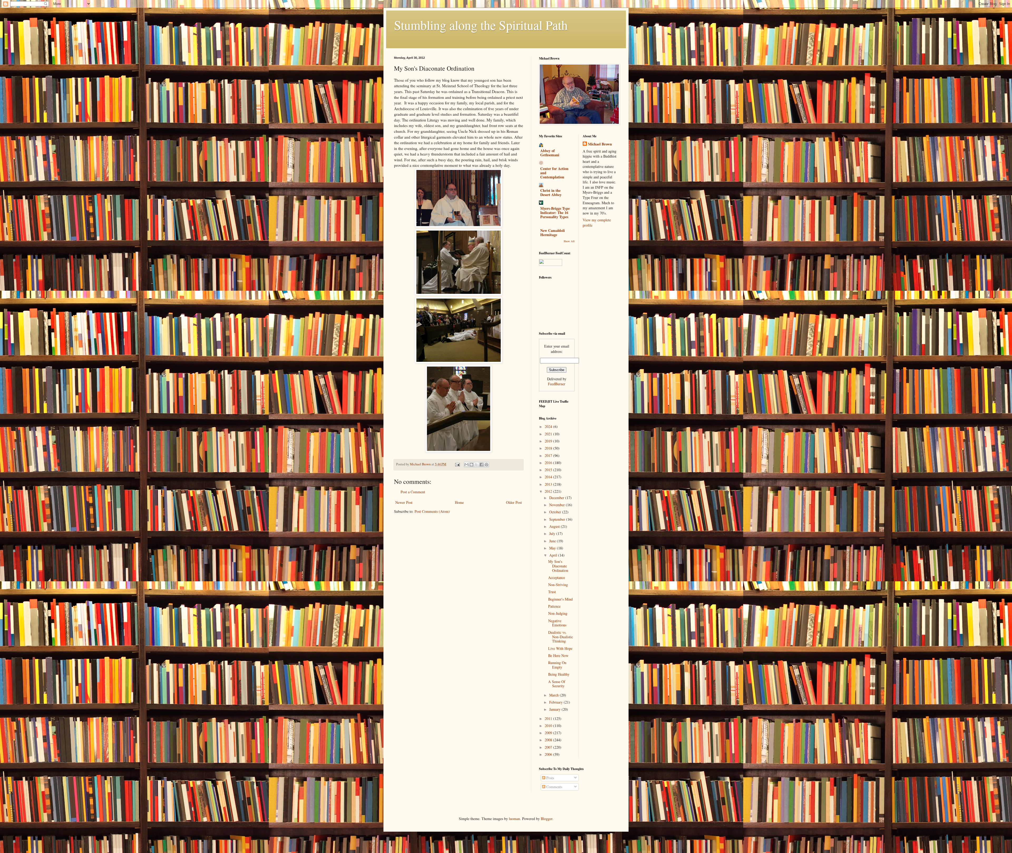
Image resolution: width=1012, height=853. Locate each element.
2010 (549, 725)
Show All (569, 241)
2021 (549, 433)
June (553, 540)
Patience (554, 606)
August (555, 526)
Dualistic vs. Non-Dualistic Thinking (560, 637)
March (554, 695)
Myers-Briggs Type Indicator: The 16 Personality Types (555, 213)
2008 (549, 739)
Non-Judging (557, 613)
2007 (549, 747)
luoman (514, 818)
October (555, 511)
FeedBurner (556, 383)
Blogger (546, 818)
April (553, 555)
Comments (553, 786)
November (557, 504)
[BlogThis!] (471, 464)
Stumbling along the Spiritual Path (481, 24)
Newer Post (403, 502)
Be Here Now (558, 655)
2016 (549, 462)
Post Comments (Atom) (432, 511)
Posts (549, 777)
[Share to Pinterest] (486, 464)
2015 (549, 469)
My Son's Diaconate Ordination (558, 566)
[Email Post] (457, 464)
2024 (549, 426)
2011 (549, 718)
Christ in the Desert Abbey (551, 192)
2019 (549, 440)
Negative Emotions (557, 623)
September (557, 519)
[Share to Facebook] (481, 464)
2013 (549, 484)
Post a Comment (413, 491)
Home (459, 502)
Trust (552, 591)
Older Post (514, 502)
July (552, 533)
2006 (549, 754)
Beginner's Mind (560, 599)
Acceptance (556, 577)
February (556, 702)
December (557, 497)
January (555, 709)
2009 (549, 732)
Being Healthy (559, 674)
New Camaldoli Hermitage (552, 232)
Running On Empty (557, 665)
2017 (549, 455)
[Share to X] (476, 464)
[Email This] (466, 464)
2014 (549, 476)
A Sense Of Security (556, 684)
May (553, 547)
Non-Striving (558, 584)
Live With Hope (560, 648)
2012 (549, 491)
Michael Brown (600, 144)
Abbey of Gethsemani (549, 153)
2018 (549, 448)
